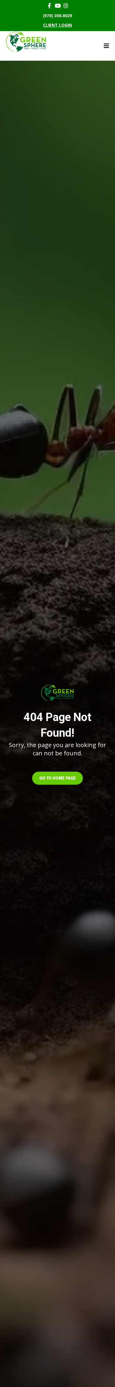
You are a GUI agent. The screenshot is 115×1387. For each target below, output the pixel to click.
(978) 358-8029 (57, 15)
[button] (57, 778)
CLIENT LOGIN (57, 25)
